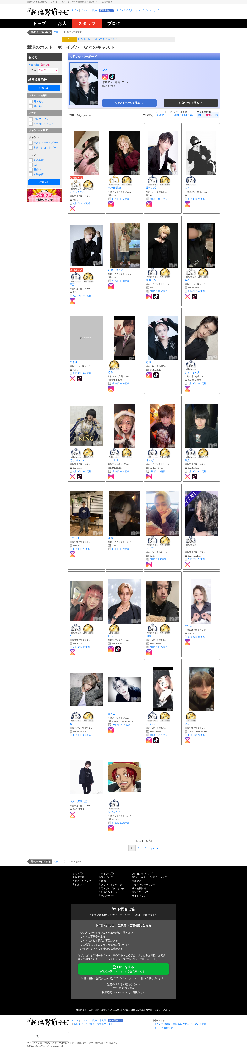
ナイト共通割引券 (163, 1028)
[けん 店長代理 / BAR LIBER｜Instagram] (73, 815)
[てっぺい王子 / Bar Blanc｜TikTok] (80, 476)
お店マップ (80, 884)
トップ (39, 23)
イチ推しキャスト (44, 123)
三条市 (37, 169)
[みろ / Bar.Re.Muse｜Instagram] (188, 296)
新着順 (160, 115)
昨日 (200, 115)
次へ (153, 848)
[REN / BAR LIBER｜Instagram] (111, 649)
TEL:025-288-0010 (123, 988)
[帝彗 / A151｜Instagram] (73, 301)
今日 (30, 64)
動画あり (39, 106)
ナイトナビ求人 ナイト (128, 10)
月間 (184, 115)
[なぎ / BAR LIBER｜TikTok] (112, 77)
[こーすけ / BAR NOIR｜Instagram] (111, 476)
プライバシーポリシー (143, 884)
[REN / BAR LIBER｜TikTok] (118, 649)
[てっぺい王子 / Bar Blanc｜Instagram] (73, 476)
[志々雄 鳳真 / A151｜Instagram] (111, 204)
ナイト (74, 10)
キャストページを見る (128, 102)
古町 (36, 164)
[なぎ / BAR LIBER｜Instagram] (105, 77)
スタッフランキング (111, 884)
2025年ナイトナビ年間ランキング (149, 877)
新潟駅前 (39, 160)
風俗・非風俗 (99, 1020)
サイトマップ (139, 895)
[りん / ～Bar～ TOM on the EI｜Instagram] (188, 740)
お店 (62, 23)
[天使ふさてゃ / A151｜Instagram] (73, 208)
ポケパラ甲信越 (162, 1024)
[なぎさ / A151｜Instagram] (73, 378)
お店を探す (78, 873)
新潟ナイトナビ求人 (84, 1024)
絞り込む (44, 87)
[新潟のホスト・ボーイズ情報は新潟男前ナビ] (48, 15)
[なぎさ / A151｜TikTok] (80, 378)
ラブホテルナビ (150, 10)
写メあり (39, 101)
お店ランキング (83, 881)
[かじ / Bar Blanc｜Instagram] (73, 652)
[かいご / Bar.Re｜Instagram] (188, 642)
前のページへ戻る (41, 32)
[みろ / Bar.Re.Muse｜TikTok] (195, 296)
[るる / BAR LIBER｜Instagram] (111, 389)
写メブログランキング (112, 888)
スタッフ (87, 23)
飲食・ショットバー (45, 147)
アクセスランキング (142, 873)
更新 (81, 203)
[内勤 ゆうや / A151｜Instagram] (111, 286)
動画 (103, 881)
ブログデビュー (42, 119)
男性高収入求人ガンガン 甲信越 (189, 1024)
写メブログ (107, 877)
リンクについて (140, 892)
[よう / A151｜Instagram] (188, 204)
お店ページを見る (189, 102)
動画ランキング (109, 892)
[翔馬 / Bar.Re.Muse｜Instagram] (149, 652)
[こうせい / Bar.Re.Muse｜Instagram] (149, 740)
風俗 (94, 10)
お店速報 (79, 877)
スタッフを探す (107, 873)
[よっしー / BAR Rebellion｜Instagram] (188, 564)
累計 (192, 115)
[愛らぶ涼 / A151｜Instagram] (149, 204)
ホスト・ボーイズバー (46, 142)
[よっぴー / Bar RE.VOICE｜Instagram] (149, 476)
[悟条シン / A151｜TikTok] (156, 296)
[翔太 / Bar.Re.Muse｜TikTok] (195, 476)
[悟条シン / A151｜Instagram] (149, 296)
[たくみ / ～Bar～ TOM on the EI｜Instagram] (111, 730)
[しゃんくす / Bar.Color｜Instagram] (111, 828)
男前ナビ (58, 32)
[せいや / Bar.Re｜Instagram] (149, 564)
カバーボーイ (108, 895)
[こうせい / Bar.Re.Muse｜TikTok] (156, 740)
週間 (176, 115)
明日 (36, 64)
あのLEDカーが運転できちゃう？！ (98, 39)
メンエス (85, 10)
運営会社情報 (139, 888)
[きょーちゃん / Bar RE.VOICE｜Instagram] (188, 389)
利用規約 (136, 881)
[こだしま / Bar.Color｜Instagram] (73, 554)
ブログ (114, 23)
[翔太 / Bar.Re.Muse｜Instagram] (188, 476)
